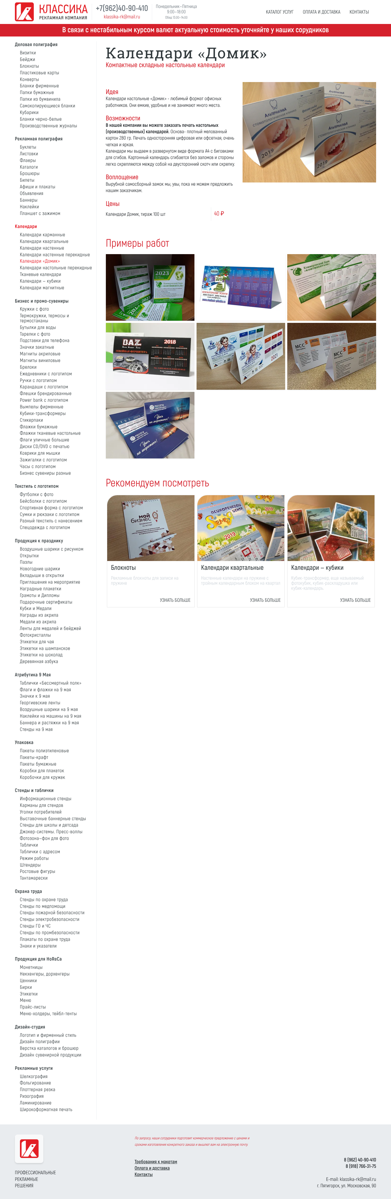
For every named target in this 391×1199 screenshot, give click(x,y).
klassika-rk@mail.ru (122, 17)
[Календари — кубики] (331, 528)
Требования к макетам (156, 1162)
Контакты (144, 1174)
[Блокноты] (150, 528)
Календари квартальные (232, 567)
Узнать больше (175, 600)
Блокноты (123, 567)
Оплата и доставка (152, 1168)
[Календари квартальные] (240, 528)
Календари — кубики (317, 567)
